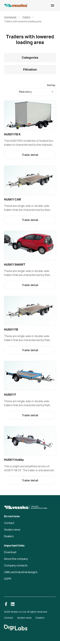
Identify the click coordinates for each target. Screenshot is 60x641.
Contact (9, 523)
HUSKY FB (11, 329)
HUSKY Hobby (14, 460)
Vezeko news (12, 529)
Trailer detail (30, 155)
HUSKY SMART (14, 264)
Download (10, 552)
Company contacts (16, 565)
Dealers (9, 536)
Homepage (10, 17)
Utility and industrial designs (21, 572)
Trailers (26, 17)
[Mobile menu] (52, 5)
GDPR (7, 579)
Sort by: (51, 85)
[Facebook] (6, 604)
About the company (16, 559)
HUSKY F (10, 394)
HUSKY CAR (12, 199)
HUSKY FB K (12, 134)
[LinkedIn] (13, 604)
